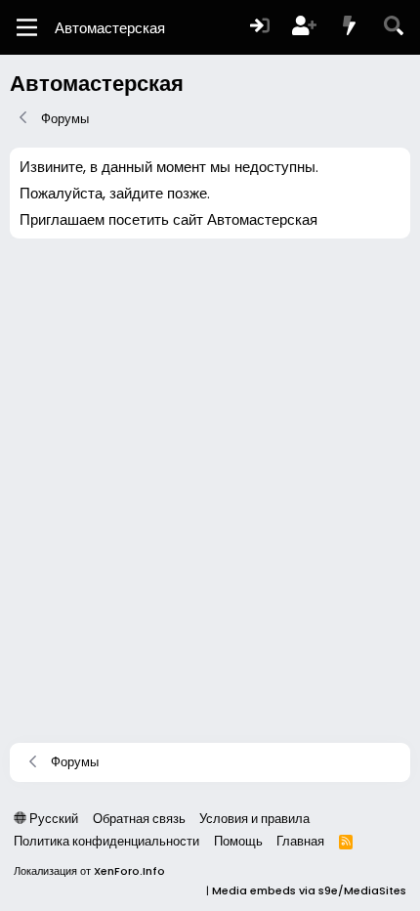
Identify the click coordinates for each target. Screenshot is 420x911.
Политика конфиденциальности (106, 841)
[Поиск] (393, 28)
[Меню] (27, 27)
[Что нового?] (349, 28)
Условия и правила (254, 818)
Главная (300, 841)
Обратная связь (139, 818)
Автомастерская (110, 28)
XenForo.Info (129, 871)
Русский (52, 818)
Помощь (238, 841)
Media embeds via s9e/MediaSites (309, 890)
